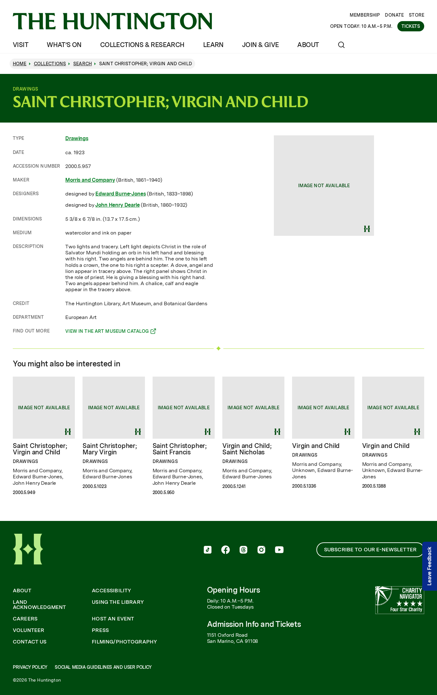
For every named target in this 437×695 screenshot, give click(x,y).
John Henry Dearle (117, 205)
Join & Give (260, 45)
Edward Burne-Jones (120, 194)
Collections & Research (142, 45)
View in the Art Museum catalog (107, 332)
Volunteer (28, 630)
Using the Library (118, 602)
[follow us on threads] (243, 550)
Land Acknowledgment (39, 605)
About (308, 45)
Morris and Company (90, 180)
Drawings (76, 138)
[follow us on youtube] (279, 550)
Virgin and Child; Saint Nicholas (247, 449)
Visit (20, 45)
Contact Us (30, 641)
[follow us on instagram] (261, 550)
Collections (50, 63)
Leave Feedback (429, 566)
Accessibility (111, 590)
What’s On (64, 45)
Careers (25, 618)
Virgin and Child (316, 446)
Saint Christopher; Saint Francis (180, 449)
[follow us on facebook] (225, 550)
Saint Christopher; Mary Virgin (110, 449)
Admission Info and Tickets (254, 624)
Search (82, 63)
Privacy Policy (30, 667)
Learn (213, 45)
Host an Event (113, 618)
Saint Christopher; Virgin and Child (40, 449)
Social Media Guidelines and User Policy (103, 667)
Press (100, 630)
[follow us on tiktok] (208, 550)
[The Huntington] (112, 21)
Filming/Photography (124, 641)
